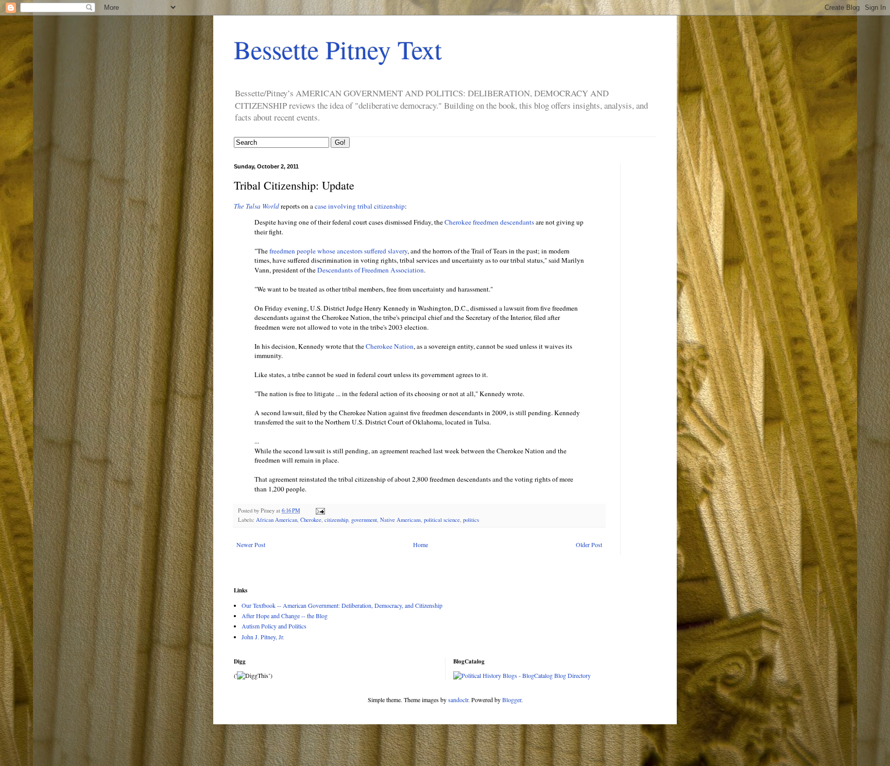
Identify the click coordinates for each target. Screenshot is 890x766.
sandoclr (458, 699)
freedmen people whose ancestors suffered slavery (338, 251)
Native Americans (400, 519)
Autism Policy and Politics (274, 626)
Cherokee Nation (390, 346)
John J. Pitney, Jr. (263, 637)
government (364, 519)
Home (420, 544)
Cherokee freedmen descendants (489, 222)
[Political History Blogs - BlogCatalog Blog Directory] (522, 675)
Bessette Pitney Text (338, 49)
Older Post (589, 544)
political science (442, 519)
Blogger (511, 699)
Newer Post (250, 544)
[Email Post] (320, 510)
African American (276, 519)
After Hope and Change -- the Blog (285, 615)
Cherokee (310, 519)
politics (471, 519)
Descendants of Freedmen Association (370, 270)
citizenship (336, 519)
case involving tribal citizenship (360, 206)
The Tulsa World (256, 206)
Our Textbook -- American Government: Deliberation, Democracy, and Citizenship (342, 605)
